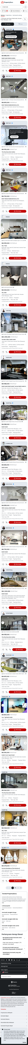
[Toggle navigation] (26, 2)
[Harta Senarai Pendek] (25, 34)
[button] (3, 15)
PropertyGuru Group (6, 963)
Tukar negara (4, 969)
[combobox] (13, 6)
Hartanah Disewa (5, 1019)
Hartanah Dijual (4, 1016)
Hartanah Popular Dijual (7, 1025)
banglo (4, 901)
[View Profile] (14, 29)
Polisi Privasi (21, 1034)
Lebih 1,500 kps (12, 927)
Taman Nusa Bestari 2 (17, 907)
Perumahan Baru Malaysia (7, 1022)
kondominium (15, 900)
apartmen (20, 900)
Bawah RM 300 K (5, 914)
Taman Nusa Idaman (6, 907)
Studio (3, 921)
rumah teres (8, 900)
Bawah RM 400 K (13, 914)
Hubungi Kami (4, 966)
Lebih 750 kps (5, 927)
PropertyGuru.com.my (5, 997)
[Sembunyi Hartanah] (22, 81)
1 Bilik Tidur (8, 921)
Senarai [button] (8, 24)
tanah (9, 901)
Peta (21, 24)
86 (15, 888)
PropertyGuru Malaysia (6, 1012)
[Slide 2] (11, 96)
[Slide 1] (10, 96)
